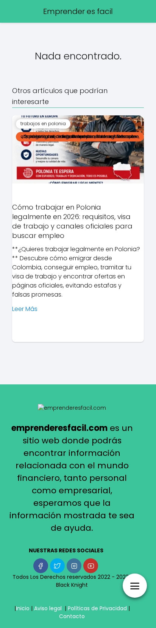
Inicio (23, 608)
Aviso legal (48, 608)
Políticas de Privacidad (97, 608)
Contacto (72, 616)
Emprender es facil (78, 11)
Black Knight (72, 585)
